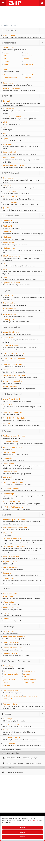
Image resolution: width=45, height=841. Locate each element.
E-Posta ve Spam (9, 533)
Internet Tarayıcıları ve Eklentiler (15, 519)
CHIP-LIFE (8, 96)
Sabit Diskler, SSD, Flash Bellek (14, 418)
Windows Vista (8, 242)
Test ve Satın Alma (12, 327)
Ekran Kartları (8, 404)
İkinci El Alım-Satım (10, 386)
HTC (5, 58)
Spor (4, 133)
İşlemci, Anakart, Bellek (11, 399)
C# (4, 671)
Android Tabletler (28, 75)
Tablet (5, 69)
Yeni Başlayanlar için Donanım (14, 436)
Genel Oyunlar (8, 295)
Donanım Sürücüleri (10, 441)
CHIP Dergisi (7, 719)
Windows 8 (7, 231)
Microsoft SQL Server (29, 680)
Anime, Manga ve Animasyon (13, 165)
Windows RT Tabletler (10, 78)
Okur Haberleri (8, 178)
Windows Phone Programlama (13, 696)
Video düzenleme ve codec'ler (14, 637)
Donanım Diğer (8, 493)
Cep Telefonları (8, 47)
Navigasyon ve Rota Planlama (14, 375)
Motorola (26, 58)
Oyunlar (7, 290)
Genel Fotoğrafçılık (10, 152)
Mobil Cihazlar (10, 42)
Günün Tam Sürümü (10, 191)
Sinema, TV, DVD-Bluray (12, 116)
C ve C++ (6, 677)
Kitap (5, 127)
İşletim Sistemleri (11, 215)
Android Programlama (30, 696)
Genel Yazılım (8, 596)
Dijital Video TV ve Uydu (12, 642)
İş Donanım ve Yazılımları (12, 381)
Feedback (8, 714)
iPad (5, 75)
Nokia (5, 56)
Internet (7, 514)
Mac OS (5, 269)
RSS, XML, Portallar (10, 562)
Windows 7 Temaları (10, 653)
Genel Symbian (8, 83)
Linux (5, 264)
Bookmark (7, 573)
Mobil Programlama (10, 690)
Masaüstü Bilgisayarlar (11, 332)
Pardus (5, 277)
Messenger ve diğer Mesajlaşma (15, 527)
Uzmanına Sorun (11, 30)
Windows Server (9, 248)
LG (24, 61)
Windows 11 (7, 220)
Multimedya (9, 626)
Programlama (8, 666)
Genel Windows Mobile (11, 88)
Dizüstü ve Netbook (10, 337)
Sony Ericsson (27, 56)
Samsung (6, 53)
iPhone (25, 53)
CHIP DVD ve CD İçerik (11, 724)
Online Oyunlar (8, 319)
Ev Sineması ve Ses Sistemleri (13, 353)
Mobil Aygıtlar (8, 477)
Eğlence (6, 139)
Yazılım (7, 588)
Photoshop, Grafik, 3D (11, 607)
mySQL (6, 682)
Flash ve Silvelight (28, 682)
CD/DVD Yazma (8, 631)
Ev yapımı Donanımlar (11, 488)
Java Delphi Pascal (9, 680)
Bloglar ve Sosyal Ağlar (11, 556)
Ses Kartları (7, 423)
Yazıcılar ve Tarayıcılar (11, 345)
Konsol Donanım (9, 452)
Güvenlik (6, 613)
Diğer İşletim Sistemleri (11, 282)
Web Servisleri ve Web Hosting (14, 546)
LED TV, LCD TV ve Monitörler (14, 359)
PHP (24, 677)
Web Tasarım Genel (10, 704)
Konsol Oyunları (9, 303)
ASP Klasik (26, 674)
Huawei (6, 64)
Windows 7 (7, 237)
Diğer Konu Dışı (9, 109)
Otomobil (6, 101)
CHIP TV (6, 208)
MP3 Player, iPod (9, 370)
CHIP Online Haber (10, 202)
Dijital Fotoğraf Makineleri (12, 364)
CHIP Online (7, 730)
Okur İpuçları (8, 186)
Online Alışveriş (8, 578)
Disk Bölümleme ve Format (13, 482)
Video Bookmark (9, 157)
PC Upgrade (7, 458)
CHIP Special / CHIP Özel (12, 737)
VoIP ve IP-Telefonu (10, 567)
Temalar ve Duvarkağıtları (12, 648)
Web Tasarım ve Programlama (17, 661)
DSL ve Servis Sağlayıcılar (12, 538)
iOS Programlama (9, 699)
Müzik (5, 122)
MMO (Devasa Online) (11, 314)
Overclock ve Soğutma (11, 471)
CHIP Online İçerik (11, 173)
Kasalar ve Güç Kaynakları (12, 412)
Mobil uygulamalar (10, 593)
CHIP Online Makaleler (11, 197)
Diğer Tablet (27, 78)
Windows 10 (7, 226)
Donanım (8, 431)
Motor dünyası (8, 144)
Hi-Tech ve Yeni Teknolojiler (13, 507)
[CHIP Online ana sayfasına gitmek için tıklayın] (15, 4)
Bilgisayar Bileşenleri (13, 394)
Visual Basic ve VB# (29, 671)
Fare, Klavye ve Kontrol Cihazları (15, 501)
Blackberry (7, 61)
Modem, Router (8, 463)
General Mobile (28, 64)
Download (6, 618)
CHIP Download (9, 743)
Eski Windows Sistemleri (12, 256)
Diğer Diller (7, 685)
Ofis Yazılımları (8, 602)
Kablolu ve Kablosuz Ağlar (12, 447)
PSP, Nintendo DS (9, 308)
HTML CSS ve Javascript (11, 674)
